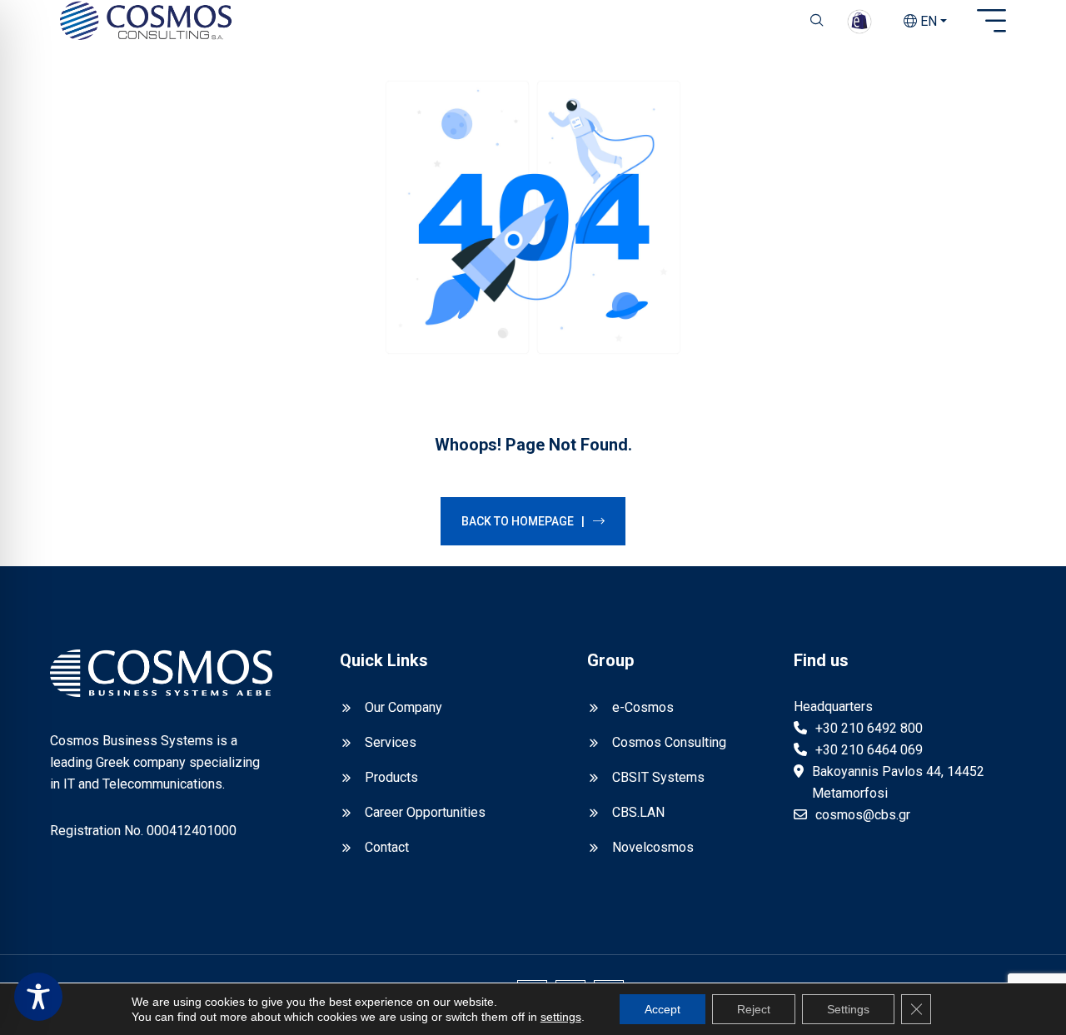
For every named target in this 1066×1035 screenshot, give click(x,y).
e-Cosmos (643, 707)
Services (390, 742)
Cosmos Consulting (669, 742)
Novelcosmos (653, 847)
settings (560, 1016)
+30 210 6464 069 (869, 750)
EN (927, 21)
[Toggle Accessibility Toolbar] (38, 997)
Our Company (403, 707)
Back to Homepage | (523, 521)
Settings (848, 1009)
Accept (662, 1009)
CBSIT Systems (658, 777)
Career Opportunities (425, 812)
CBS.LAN (638, 812)
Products (391, 777)
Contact (387, 847)
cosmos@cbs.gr (862, 815)
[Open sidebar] (991, 21)
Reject (753, 1009)
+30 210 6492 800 (869, 728)
